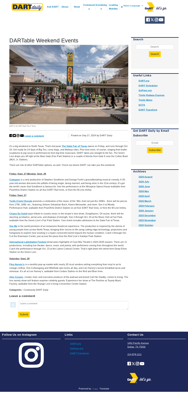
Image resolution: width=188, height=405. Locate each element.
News (77, 7)
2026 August (145, 177)
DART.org (144, 81)
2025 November (147, 220)
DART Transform (148, 110)
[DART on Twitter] (152, 20)
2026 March (145, 201)
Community (89, 7)
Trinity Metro (145, 100)
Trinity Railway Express (152, 95)
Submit (24, 314)
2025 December (147, 215)
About (65, 7)
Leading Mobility (113, 7)
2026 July (144, 182)
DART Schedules (148, 85)
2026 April (144, 196)
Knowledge (101, 7)
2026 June (144, 186)
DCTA (142, 105)
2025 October (146, 225)
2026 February (147, 206)
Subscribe (155, 150)
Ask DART (52, 7)
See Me (13, 226)
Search (155, 54)
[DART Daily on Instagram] (157, 20)
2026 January (146, 211)
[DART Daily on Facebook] (148, 20)
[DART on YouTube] (161, 20)
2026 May (144, 191)
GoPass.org (145, 90)
